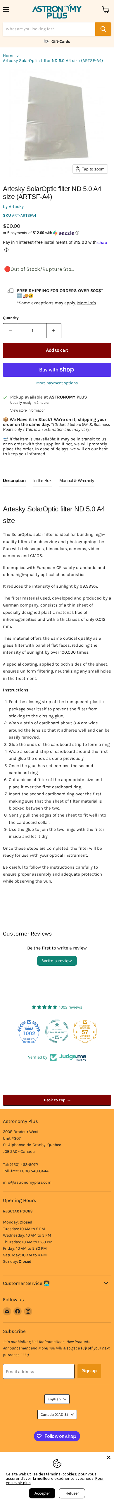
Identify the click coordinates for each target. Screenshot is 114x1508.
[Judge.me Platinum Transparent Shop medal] (57, 1031)
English (54, 1399)
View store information (28, 410)
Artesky (16, 206)
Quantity (11, 318)
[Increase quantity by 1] (53, 330)
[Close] (109, 1457)
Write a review (57, 960)
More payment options (57, 383)
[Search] (103, 29)
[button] (57, 233)
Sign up (89, 1371)
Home (9, 55)
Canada (54, 1414)
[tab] (14, 481)
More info (86, 302)
